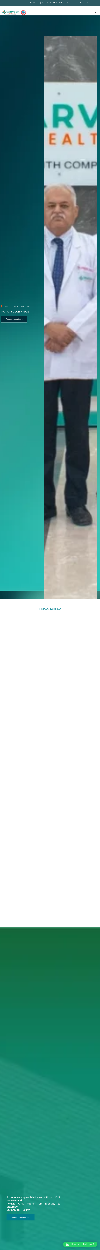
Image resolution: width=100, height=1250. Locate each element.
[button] (80, 1244)
